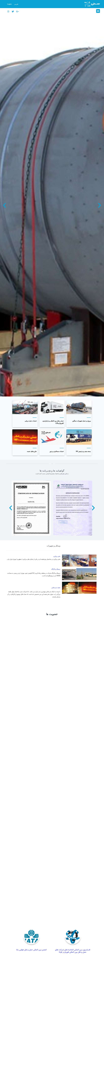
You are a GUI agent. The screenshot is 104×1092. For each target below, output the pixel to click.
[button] (98, 11)
